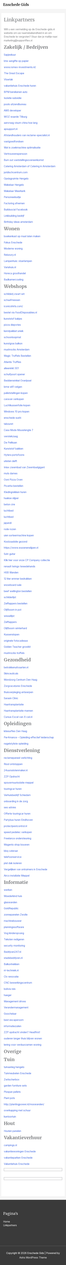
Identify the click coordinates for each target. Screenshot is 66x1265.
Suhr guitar (9, 553)
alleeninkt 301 (11, 368)
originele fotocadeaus (16, 640)
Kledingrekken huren (15, 492)
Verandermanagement (16, 1007)
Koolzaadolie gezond (15, 541)
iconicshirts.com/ (13, 306)
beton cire (9, 504)
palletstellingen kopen (16, 393)
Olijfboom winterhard (15, 628)
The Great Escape (14, 73)
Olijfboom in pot (12, 609)
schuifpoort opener (14, 374)
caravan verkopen (14, 399)
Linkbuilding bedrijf (14, 215)
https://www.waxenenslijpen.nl (21, 547)
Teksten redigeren (14, 939)
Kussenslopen (11, 634)
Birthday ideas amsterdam (18, 221)
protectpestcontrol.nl (15, 826)
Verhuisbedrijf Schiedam (17, 795)
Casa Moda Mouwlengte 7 (18, 430)
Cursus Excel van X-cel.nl (18, 716)
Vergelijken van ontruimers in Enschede (25, 869)
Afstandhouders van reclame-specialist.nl (27, 135)
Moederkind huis (13, 896)
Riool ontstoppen (13, 764)
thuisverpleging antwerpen (18, 692)
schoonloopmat (12, 337)
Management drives (15, 1001)
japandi (8, 522)
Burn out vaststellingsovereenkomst (24, 160)
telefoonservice (12, 856)
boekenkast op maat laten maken (22, 236)
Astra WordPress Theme (33, 1257)
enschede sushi (12, 417)
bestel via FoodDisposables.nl (20, 312)
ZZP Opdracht (12, 776)
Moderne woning (13, 248)
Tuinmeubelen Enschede (17, 1073)
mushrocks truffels (14, 653)
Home (6, 1221)
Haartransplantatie (14, 704)
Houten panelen (12, 1131)
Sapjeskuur (10, 54)
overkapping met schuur (17, 1110)
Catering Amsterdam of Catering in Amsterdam (29, 166)
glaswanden (10, 902)
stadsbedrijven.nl (13, 957)
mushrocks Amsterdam (16, 349)
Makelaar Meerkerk (14, 191)
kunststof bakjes (13, 318)
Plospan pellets (12, 1091)
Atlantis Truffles (12, 362)
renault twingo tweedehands (19, 566)
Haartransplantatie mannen (18, 710)
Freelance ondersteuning (17, 838)
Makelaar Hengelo (14, 184)
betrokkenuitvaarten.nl (16, 667)
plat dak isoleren (13, 863)
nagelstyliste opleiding (16, 743)
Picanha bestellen (13, 485)
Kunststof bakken (13, 448)
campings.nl (10, 1145)
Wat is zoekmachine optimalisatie (22, 147)
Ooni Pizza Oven (13, 479)
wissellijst (9, 615)
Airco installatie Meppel (16, 875)
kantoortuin (10, 1116)
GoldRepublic (11, 908)
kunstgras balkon (13, 343)
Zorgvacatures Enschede (18, 685)
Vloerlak (8, 79)
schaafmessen (12, 300)
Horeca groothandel (15, 273)
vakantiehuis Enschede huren (20, 85)
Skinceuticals (11, 673)
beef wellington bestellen (18, 591)
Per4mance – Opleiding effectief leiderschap (29, 737)
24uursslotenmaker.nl (16, 770)
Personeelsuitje (12, 197)
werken (8, 889)
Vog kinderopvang (14, 933)
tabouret (8, 423)
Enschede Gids (16, 4)
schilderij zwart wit (14, 293)
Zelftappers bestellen (15, 603)
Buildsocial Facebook (16, 209)
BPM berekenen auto (15, 91)
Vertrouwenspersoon (15, 153)
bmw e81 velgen (13, 386)
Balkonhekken (11, 964)
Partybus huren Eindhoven (18, 819)
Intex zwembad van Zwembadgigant (24, 467)
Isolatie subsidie (12, 98)
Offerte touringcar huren (17, 813)
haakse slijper (11, 498)
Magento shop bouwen (16, 844)
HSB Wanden (11, 572)
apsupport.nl (10, 129)
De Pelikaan (10, 442)
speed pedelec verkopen (18, 832)
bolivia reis (10, 988)
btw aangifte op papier (16, 60)
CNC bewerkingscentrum (18, 982)
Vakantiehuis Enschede (16, 1163)
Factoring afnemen (14, 203)
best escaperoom (14, 1019)
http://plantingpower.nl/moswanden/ (24, 1104)
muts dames (10, 473)
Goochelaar (10, 1013)
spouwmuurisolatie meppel (18, 782)
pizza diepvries (12, 324)
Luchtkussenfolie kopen (17, 405)
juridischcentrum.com (16, 172)
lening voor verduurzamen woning (22, 1044)
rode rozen (10, 529)
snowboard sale (12, 584)
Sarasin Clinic (11, 698)
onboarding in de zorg (16, 801)
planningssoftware (14, 927)
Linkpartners (10, 1225)
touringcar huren (13, 788)
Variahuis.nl (10, 267)
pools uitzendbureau (15, 104)
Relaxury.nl (10, 254)
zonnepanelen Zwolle (16, 914)
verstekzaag (11, 436)
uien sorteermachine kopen (19, 535)
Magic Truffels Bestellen (17, 355)
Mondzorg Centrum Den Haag (20, 679)
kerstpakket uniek (13, 331)
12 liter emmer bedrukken (18, 578)
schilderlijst (10, 597)
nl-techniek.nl (11, 970)
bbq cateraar (11, 850)
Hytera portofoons (14, 454)
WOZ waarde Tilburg (15, 116)
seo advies (10, 807)
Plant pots (9, 1098)
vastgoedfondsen (14, 141)
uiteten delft (10, 461)
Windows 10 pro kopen (16, 411)
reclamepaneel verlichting (18, 757)
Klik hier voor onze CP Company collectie (27, 560)
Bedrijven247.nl (12, 951)
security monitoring (14, 945)
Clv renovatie (11, 976)
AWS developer (12, 110)
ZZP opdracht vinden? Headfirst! (22, 1032)
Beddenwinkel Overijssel (17, 380)
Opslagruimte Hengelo (16, 178)
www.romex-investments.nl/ (20, 67)
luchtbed (8, 510)
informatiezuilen (12, 1026)
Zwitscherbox (11, 1079)
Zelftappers (10, 622)
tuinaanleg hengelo (14, 1067)
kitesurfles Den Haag (15, 731)
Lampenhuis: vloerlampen (18, 261)
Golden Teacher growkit (17, 646)
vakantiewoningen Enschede (20, 1151)
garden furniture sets (15, 1085)
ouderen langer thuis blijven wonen (23, 1038)
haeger (8, 995)
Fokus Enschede (13, 242)
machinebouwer (13, 920)
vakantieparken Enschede (18, 1157)
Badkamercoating (13, 279)
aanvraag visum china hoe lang (20, 122)
